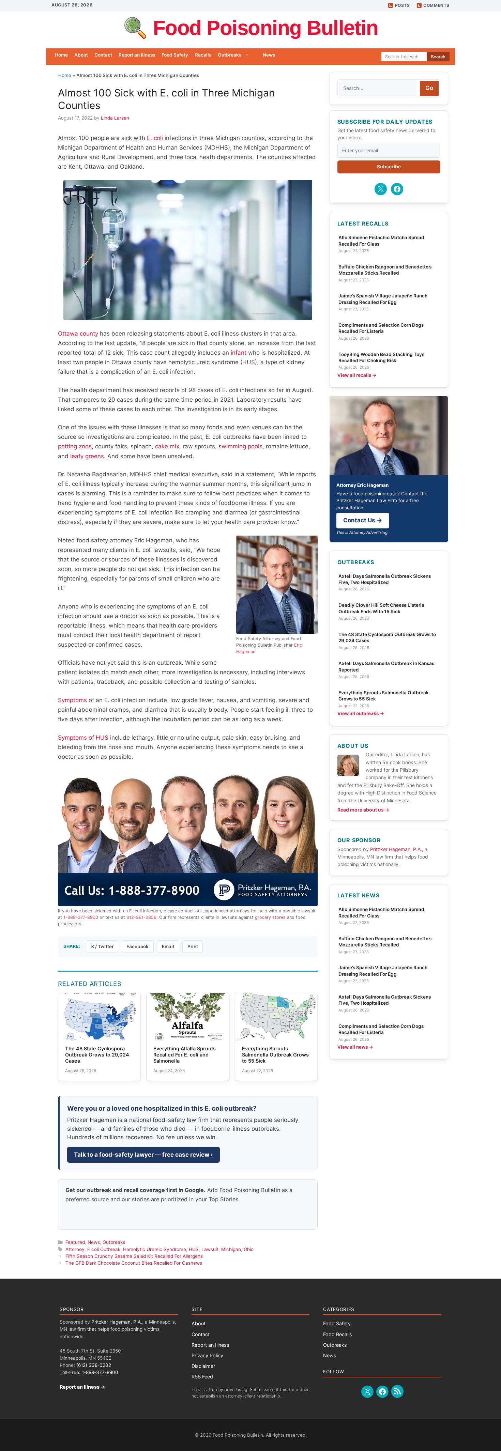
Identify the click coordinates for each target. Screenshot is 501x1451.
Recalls (203, 55)
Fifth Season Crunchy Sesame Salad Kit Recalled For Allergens (134, 1256)
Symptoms (72, 700)
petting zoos (75, 446)
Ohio (249, 1249)
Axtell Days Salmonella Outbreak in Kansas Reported (386, 666)
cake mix (167, 446)
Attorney (75, 1249)
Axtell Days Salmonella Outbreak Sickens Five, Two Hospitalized (384, 579)
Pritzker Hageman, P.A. (396, 849)
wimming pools (242, 446)
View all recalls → (357, 375)
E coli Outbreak (103, 1249)
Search (438, 56)
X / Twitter (102, 946)
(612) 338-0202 (93, 1365)
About (81, 55)
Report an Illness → (82, 1387)
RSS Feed (202, 1376)
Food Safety (175, 55)
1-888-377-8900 (80, 917)
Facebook (137, 946)
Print (192, 946)
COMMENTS (436, 5)
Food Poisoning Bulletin (265, 27)
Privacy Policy (207, 1355)
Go (429, 87)
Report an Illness (137, 55)
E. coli (155, 138)
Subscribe (389, 166)
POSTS (402, 5)
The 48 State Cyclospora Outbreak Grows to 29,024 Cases (387, 637)
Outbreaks (229, 55)
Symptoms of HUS (83, 737)
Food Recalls (337, 1334)
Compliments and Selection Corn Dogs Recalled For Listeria (381, 328)
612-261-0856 (141, 917)
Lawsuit (209, 1249)
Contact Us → (362, 520)
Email (168, 946)
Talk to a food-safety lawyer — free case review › (143, 1154)
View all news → (355, 1047)
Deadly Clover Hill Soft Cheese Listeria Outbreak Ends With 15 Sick (381, 608)
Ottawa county (78, 333)
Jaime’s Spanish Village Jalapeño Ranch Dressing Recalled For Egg (382, 299)
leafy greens (87, 456)
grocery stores (270, 917)
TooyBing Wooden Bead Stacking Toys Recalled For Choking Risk (381, 357)
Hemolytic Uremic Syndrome (154, 1249)
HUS (194, 1249)
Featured (75, 1242)
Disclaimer (203, 1366)
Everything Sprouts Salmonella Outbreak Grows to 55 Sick (383, 695)
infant (238, 352)
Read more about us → (363, 810)
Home (61, 55)
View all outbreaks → (360, 713)
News (269, 55)
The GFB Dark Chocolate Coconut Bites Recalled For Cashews (133, 1263)
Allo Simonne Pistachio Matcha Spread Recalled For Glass (381, 240)
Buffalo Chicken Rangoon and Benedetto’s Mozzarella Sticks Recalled (384, 270)
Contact (103, 55)
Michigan (231, 1249)
